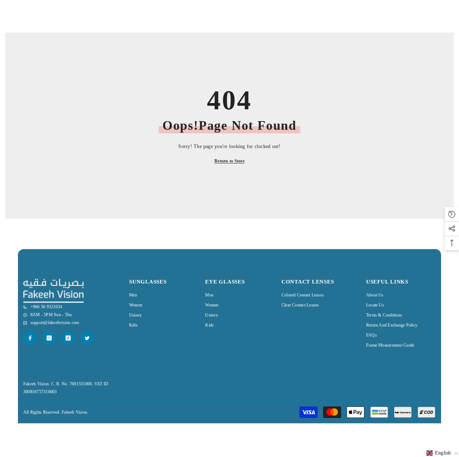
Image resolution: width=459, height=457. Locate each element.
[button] (442, 453)
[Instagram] (49, 338)
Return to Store (229, 160)
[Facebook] (30, 338)
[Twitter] (87, 338)
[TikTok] (68, 338)
